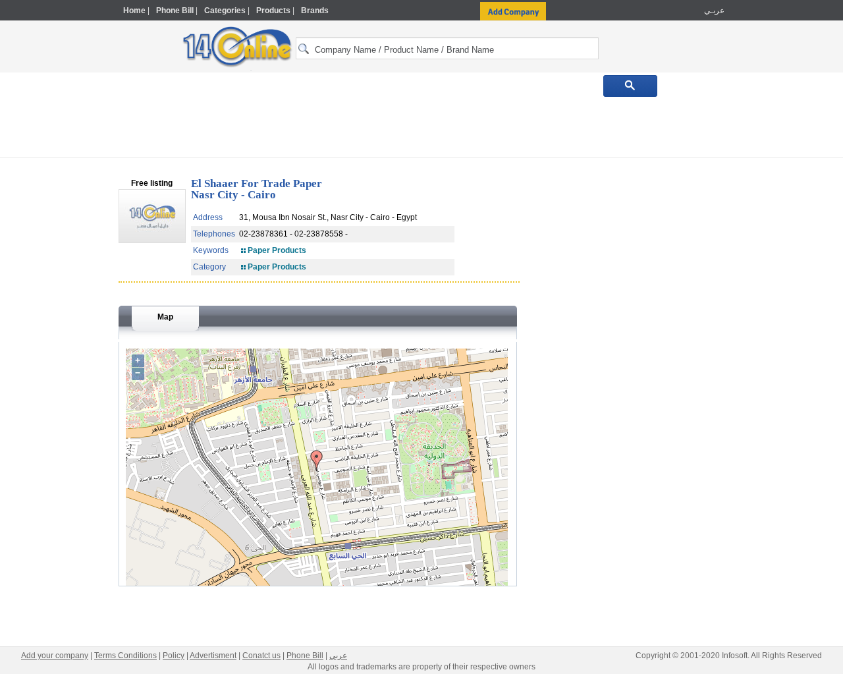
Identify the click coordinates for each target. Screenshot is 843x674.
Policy (173, 655)
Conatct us (261, 655)
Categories (225, 10)
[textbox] (447, 48)
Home (134, 10)
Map (165, 317)
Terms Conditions (125, 655)
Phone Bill (175, 10)
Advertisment (213, 655)
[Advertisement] (781, 281)
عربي (338, 655)
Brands (315, 10)
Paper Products (277, 250)
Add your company (54, 655)
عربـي (713, 10)
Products (273, 10)
